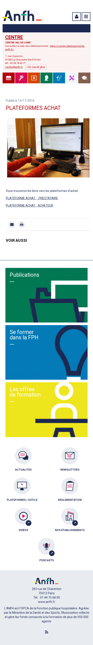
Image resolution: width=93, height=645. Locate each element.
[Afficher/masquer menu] (86, 16)
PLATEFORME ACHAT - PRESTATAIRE (32, 198)
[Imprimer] (21, 224)
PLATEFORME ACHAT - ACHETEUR (29, 205)
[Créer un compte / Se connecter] (76, 16)
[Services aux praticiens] (59, 78)
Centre (14, 37)
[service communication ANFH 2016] (48, 147)
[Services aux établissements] (34, 78)
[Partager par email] (11, 224)
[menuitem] (23, 462)
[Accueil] (22, 16)
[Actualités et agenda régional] (9, 78)
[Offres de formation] (84, 78)
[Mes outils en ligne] (72, 78)
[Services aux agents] (46, 78)
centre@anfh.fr (14, 67)
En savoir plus (36, 67)
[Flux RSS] (46, 632)
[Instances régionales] (21, 78)
